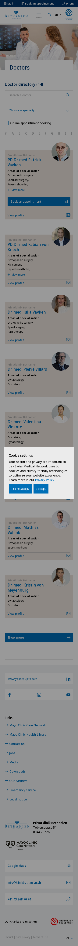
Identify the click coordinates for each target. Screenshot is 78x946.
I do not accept (20, 488)
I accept (41, 488)
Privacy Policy (44, 480)
